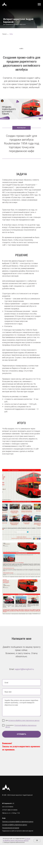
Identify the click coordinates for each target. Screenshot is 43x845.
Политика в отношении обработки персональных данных (17, 829)
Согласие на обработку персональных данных (14, 832)
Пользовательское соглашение (10, 835)
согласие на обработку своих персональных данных (23, 727)
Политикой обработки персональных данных (21, 733)
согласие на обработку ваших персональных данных (16, 839)
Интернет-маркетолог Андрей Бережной (21, 802)
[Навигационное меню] (39, 4)
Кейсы (11, 41)
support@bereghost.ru (24, 676)
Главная (4, 41)
